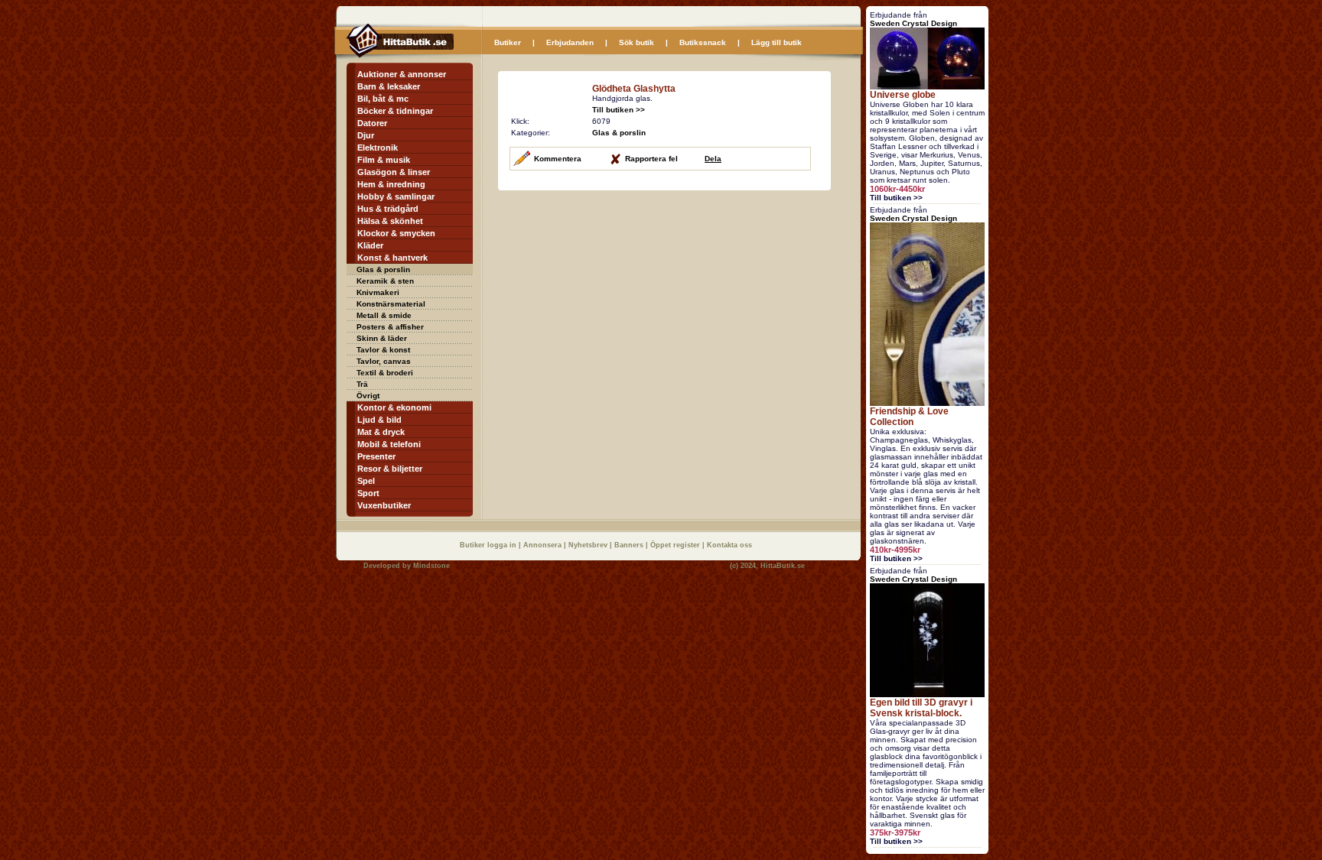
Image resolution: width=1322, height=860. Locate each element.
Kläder (370, 245)
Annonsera (543, 545)
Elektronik (377, 147)
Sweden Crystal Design (913, 23)
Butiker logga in (489, 545)
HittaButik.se (782, 566)
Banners (630, 545)
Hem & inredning (391, 184)
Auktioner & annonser (401, 74)
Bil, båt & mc (383, 98)
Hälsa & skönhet (390, 221)
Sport (368, 493)
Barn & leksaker (388, 86)
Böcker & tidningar (395, 110)
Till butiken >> (618, 109)
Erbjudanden (570, 42)
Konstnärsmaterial (391, 304)
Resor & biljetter (389, 468)
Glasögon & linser (393, 172)
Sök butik (636, 42)
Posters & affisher (390, 327)
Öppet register (676, 545)
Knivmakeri (378, 292)
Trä (362, 384)
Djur (365, 135)
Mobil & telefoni (389, 444)
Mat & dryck (381, 431)
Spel (366, 480)
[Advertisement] (626, 298)
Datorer (372, 123)
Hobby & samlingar (396, 196)
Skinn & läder (382, 338)
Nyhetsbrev (589, 545)
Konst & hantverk (392, 257)
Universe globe (903, 94)
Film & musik (383, 159)
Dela (713, 158)
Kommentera (557, 158)
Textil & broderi (385, 372)
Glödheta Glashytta (634, 88)
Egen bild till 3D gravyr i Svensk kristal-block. (921, 708)
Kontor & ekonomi (394, 407)
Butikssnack (702, 42)
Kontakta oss (729, 545)
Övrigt (368, 395)
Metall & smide (384, 315)
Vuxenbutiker (384, 505)
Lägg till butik (776, 42)
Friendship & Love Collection (909, 416)
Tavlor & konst (383, 350)
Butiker (507, 42)
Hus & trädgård (387, 208)
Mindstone (431, 566)
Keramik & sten (385, 281)
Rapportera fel (651, 158)
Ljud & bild (379, 419)
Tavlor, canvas (384, 361)
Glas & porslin (383, 269)
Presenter (376, 456)
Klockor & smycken (396, 233)
